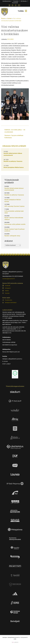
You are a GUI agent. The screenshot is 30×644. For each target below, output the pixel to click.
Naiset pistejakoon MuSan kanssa (14, 167)
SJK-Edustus (24, 1)
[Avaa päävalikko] (23, 11)
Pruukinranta (8, 300)
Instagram (8, 288)
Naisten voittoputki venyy (12, 236)
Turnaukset (15, 1)
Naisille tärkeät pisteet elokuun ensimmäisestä (14, 189)
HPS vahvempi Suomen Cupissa (14, 206)
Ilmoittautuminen (7, 1)
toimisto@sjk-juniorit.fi (8, 278)
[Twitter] (16, 5)
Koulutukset (15, 2)
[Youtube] (19, 5)
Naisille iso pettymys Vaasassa (13, 161)
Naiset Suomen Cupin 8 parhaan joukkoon (14, 230)
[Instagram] (13, 5)
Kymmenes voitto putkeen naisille (14, 224)
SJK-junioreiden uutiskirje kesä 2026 (14, 212)
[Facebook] (9, 5)
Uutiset (9, 18)
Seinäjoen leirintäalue (10, 302)
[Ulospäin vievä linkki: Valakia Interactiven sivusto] (15, 642)
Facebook (7, 285)
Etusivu (3, 18)
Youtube (7, 293)
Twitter (7, 290)
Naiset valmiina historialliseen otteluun (13, 218)
